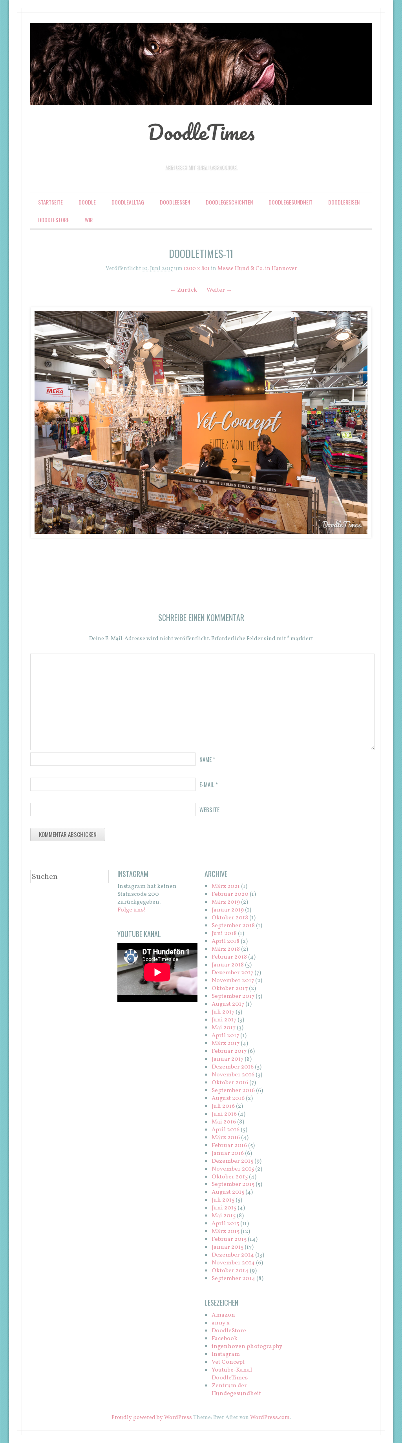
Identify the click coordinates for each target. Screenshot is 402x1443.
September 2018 (233, 926)
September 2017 (233, 996)
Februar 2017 (229, 1051)
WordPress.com (270, 1417)
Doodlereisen (344, 202)
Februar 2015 (229, 1239)
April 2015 (225, 1224)
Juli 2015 (223, 1200)
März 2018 (226, 949)
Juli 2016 (223, 1106)
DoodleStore (53, 220)
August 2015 (228, 1192)
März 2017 (225, 1043)
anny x (221, 1323)
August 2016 (228, 1098)
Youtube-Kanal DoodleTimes (232, 1374)
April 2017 (225, 1036)
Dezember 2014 (233, 1255)
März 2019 (226, 902)
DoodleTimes (201, 132)
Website (209, 809)
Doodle (87, 202)
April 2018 (225, 941)
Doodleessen (175, 202)
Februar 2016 (229, 1146)
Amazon (223, 1315)
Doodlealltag (127, 202)
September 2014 (233, 1279)
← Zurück (183, 290)
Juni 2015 (224, 1208)
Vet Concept (228, 1362)
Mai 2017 (224, 1028)
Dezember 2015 (232, 1161)
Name (207, 759)
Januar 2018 (228, 965)
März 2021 (226, 886)
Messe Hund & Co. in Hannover (257, 268)
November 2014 (233, 1263)
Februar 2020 (230, 894)
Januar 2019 (228, 910)
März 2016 (226, 1138)
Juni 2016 (224, 1114)
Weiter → (219, 290)
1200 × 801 (197, 268)
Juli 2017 (223, 1012)
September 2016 (233, 1091)
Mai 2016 (224, 1122)
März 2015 (225, 1231)
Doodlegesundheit (290, 202)
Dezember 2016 (233, 1067)
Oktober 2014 (230, 1271)
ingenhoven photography (247, 1347)
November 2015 (233, 1169)
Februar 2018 (229, 957)
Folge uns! (131, 910)
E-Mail (208, 784)
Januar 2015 (227, 1247)
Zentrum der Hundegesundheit (236, 1390)
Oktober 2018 (230, 918)
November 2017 (233, 981)
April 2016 (225, 1130)
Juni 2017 (224, 1020)
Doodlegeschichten (229, 202)
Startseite (50, 202)
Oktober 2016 (230, 1083)
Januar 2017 (227, 1059)
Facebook (225, 1339)
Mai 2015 (224, 1216)
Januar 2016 (228, 1153)
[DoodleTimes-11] (201, 422)
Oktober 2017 (230, 989)
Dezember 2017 (232, 973)
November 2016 (233, 1075)
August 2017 (228, 1004)
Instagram (226, 1354)
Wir (89, 220)
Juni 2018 (224, 934)
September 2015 (233, 1184)
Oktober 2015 (230, 1177)
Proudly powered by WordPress (151, 1417)
